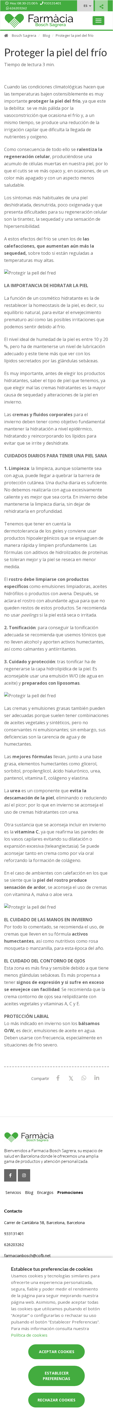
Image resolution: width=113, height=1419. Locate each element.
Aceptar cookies (56, 1351)
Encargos (45, 1192)
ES (85, 6)
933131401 (14, 1233)
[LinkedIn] (97, 1078)
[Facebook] (58, 1078)
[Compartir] (101, 6)
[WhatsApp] (84, 1078)
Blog (46, 35)
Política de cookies (29, 1335)
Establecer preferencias (56, 1375)
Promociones (70, 1192)
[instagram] (24, 1175)
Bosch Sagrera (24, 35)
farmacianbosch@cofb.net (27, 1255)
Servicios (13, 1192)
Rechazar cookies (56, 1400)
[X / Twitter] (71, 1078)
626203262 (14, 1244)
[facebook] (10, 1175)
